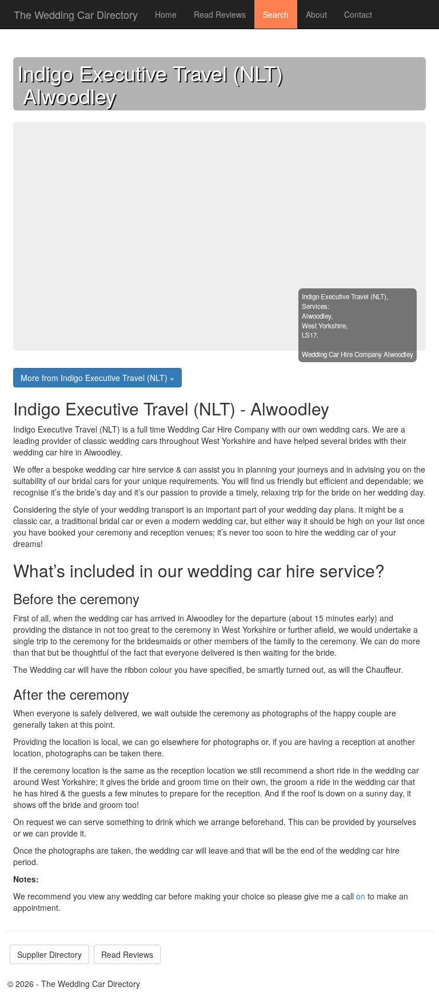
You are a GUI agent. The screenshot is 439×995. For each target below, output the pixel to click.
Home (166, 14)
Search (276, 14)
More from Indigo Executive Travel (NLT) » (97, 377)
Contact (358, 14)
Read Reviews (220, 14)
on (362, 896)
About (316, 14)
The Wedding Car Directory (76, 14)
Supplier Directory (49, 954)
